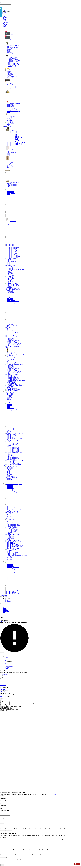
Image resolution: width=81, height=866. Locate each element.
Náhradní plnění (5, 24)
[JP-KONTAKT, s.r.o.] (4, 2)
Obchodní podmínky (6, 22)
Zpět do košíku (3, 685)
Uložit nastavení (3, 857)
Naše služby (5, 20)
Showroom (5, 17)
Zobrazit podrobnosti (4, 830)
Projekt (4, 23)
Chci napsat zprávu (3, 674)
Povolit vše (10, 830)
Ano (1, 698)
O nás (4, 16)
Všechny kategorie (3, 595)
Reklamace (7, 658)
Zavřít (8, 696)
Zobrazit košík (2, 691)
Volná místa (5, 25)
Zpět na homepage (3, 621)
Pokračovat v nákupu (4, 690)
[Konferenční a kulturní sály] (3, 561)
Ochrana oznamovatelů (9, 666)
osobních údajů (13, 820)
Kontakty (6, 668)
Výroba (4, 18)
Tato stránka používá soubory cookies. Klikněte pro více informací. (12, 679)
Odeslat (2, 652)
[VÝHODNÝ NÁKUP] (3, 30)
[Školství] (3, 391)
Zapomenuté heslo (8, 601)
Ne (1, 699)
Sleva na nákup (5, 26)
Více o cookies (53, 794)
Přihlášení (6, 600)
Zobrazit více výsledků (4, 10)
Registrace (6, 599)
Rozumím (2, 795)
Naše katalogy (5, 21)
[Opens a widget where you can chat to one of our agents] (77, 864)
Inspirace (4, 19)
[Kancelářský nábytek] (3, 126)
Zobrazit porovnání (3, 696)
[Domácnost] (3, 483)
